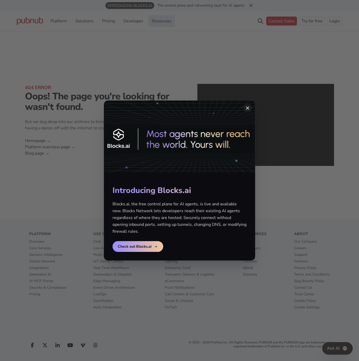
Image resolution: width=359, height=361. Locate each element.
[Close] (247, 108)
